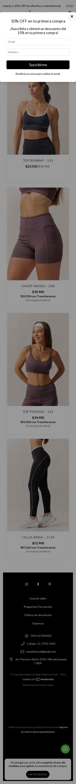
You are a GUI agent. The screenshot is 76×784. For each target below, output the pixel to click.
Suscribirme (38, 65)
